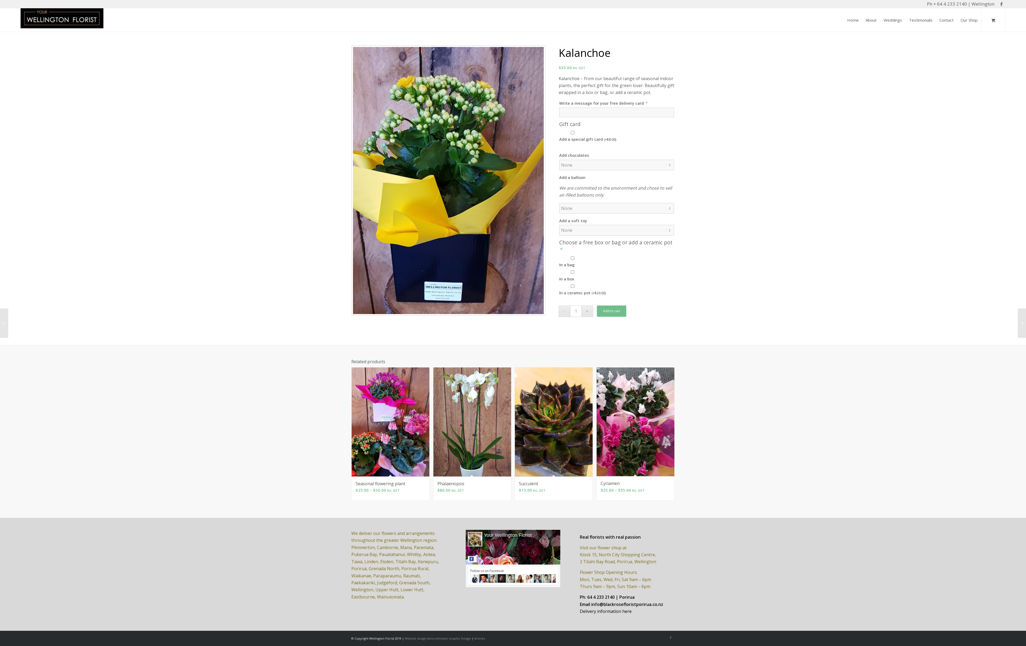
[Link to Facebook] (1001, 4)
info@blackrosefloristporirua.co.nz (627, 604)
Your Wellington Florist (508, 535)
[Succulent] (1022, 323)
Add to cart (611, 311)
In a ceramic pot (582, 292)
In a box (566, 278)
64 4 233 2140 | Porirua (611, 597)
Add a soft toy (573, 220)
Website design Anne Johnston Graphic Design (438, 638)
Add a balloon (572, 177)
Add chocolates (574, 155)
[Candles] (4, 323)
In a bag (566, 264)
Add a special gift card (587, 139)
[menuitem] (853, 20)
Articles (479, 638)
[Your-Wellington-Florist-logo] (62, 20)
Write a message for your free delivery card (603, 103)
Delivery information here (606, 611)
